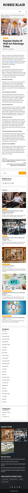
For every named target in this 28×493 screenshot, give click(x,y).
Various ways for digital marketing (13, 317)
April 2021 (4, 402)
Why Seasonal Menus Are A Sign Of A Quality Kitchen (13, 467)
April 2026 (4, 331)
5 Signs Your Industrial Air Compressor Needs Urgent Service (13, 464)
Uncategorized (5, 416)
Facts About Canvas (8, 266)
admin (6, 49)
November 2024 (5, 363)
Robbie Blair (14, 5)
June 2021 (4, 396)
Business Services (7, 291)
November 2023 (5, 380)
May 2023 (4, 388)
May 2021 (4, 399)
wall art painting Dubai (11, 61)
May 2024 (4, 372)
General (6, 38)
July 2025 (4, 347)
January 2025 (5, 358)
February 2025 (5, 355)
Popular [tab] (4, 190)
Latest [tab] (10, 190)
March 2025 (4, 352)
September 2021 (6, 393)
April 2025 (4, 350)
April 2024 (4, 374)
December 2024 (5, 361)
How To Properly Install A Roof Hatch (9, 461)
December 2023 (5, 377)
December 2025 (5, 336)
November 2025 (5, 339)
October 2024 (5, 366)
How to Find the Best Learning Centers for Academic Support (14, 160)
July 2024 (4, 369)
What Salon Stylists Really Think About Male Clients (12, 211)
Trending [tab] (15, 190)
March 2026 (4, 333)
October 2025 (5, 341)
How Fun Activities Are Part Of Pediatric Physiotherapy (16, 164)
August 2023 (5, 385)
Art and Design (6, 264)
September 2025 (6, 344)
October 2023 (5, 382)
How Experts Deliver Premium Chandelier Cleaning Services (13, 470)
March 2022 (4, 391)
